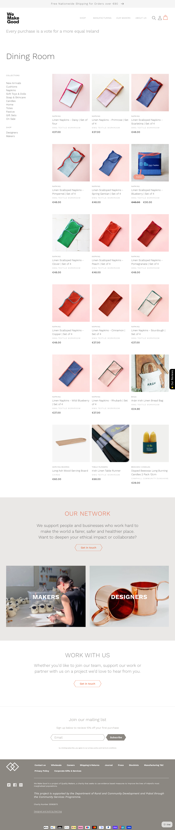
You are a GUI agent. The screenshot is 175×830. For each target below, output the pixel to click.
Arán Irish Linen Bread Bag (147, 400)
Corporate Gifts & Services (67, 771)
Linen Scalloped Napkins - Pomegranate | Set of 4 (147, 262)
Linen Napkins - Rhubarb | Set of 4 (110, 402)
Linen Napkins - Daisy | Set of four (69, 121)
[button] (101, 18)
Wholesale (56, 765)
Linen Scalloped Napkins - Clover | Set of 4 (68, 262)
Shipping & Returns (89, 765)
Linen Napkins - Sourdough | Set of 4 (148, 332)
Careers (71, 765)
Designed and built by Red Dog (48, 811)
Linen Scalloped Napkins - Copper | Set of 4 (68, 332)
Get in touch (88, 547)
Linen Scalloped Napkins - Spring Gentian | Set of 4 (107, 191)
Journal (109, 765)
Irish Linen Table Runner (106, 470)
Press (121, 765)
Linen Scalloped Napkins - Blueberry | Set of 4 (147, 191)
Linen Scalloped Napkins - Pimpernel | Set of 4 (68, 191)
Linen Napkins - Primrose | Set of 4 (110, 121)
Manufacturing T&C (154, 765)
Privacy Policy (42, 771)
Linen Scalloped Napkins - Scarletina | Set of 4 (147, 121)
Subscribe (116, 737)
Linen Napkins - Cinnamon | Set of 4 (108, 332)
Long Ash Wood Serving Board (70, 470)
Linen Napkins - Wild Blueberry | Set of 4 (70, 402)
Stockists (134, 765)
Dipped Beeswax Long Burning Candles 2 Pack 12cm (149, 472)
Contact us (40, 765)
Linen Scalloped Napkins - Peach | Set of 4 (107, 262)
